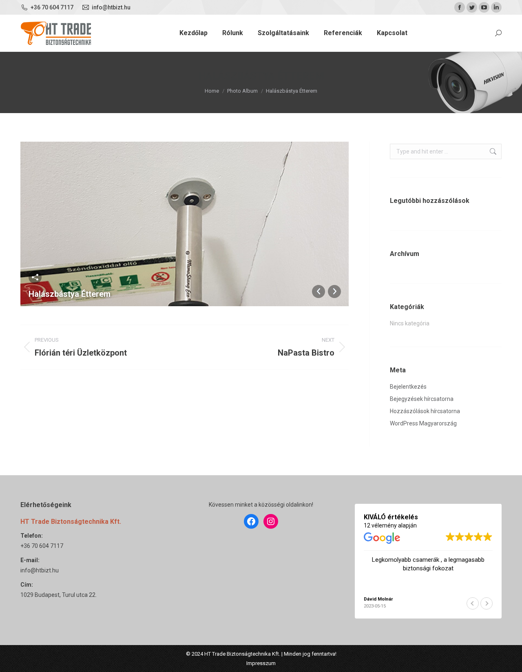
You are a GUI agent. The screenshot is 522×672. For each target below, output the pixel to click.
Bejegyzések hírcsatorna (421, 399)
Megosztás (35, 277)
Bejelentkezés (408, 386)
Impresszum (261, 663)
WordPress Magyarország (423, 423)
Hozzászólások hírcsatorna (425, 411)
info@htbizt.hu (39, 570)
